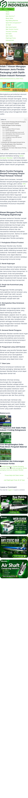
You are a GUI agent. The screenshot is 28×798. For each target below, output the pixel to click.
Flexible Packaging (6, 466)
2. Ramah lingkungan (10, 130)
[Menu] (3, 9)
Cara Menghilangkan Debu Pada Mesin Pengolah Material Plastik (12, 145)
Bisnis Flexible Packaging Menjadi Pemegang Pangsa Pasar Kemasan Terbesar (14, 122)
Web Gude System (11, 27)
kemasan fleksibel (18, 470)
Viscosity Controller (11, 31)
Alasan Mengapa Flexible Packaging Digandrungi (11, 126)
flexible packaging (16, 468)
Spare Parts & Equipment (13, 22)
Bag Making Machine (12, 20)
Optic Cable (9, 36)
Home (7, 11)
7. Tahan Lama (7, 139)
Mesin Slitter (9, 18)
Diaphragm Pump (11, 38)
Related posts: (8, 140)
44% (24, 184)
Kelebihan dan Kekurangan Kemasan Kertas (13, 142)
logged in (10, 490)
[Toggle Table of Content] (24, 119)
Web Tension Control (12, 29)
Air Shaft (8, 25)
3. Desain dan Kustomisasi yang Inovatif (14, 132)
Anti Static (9, 33)
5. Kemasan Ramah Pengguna (12, 135)
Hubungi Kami (10, 40)
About (7, 14)
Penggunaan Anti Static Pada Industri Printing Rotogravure (14, 148)
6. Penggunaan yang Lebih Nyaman (13, 137)
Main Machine (10, 16)
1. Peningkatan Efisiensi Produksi (12, 129)
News (8, 468)
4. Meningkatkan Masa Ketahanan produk (15, 134)
